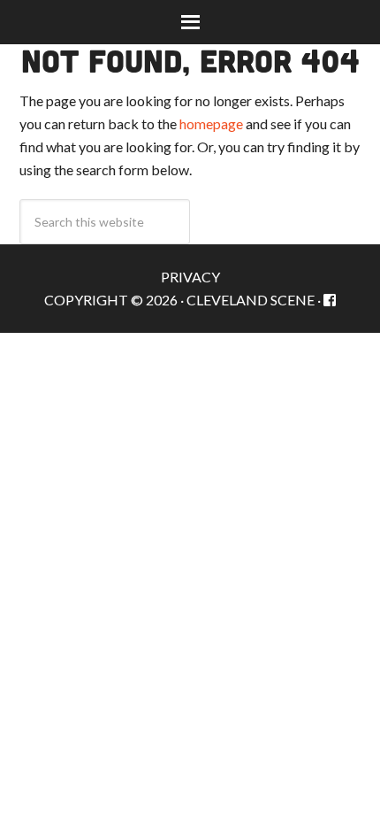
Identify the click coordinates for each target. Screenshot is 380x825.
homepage (211, 123)
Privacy (190, 276)
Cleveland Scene (250, 299)
